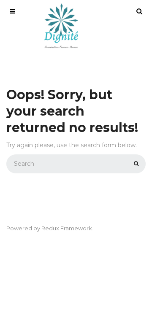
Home (76, 58)
